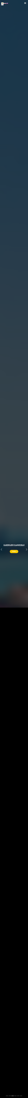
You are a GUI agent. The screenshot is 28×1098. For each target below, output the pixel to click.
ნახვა (14, 551)
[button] (1, 549)
